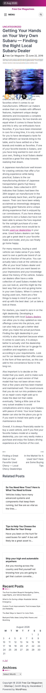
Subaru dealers (33, 316)
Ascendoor (35, 686)
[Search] (40, 14)
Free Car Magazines (23, 9)
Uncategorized (12, 26)
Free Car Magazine (15, 55)
